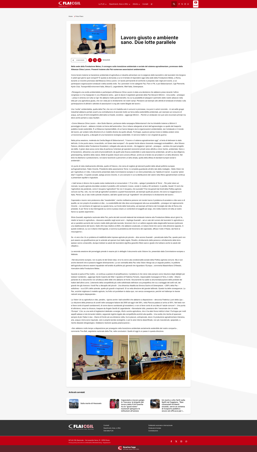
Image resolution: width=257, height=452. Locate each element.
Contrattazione (153, 431)
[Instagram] (185, 4)
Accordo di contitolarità (85, 442)
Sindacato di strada (154, 428)
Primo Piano (79, 16)
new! (196, 5)
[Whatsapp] (188, 4)
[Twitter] (182, 4)
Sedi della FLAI (108, 431)
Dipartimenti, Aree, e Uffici (112, 428)
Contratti (106, 425)
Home (71, 16)
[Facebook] (179, 4)
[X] (95, 60)
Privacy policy (73, 442)
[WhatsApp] (99, 60)
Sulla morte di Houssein (91, 403)
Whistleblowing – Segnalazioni (102, 442)
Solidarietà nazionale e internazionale (160, 425)
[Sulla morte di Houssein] (74, 403)
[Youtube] (195, 2)
